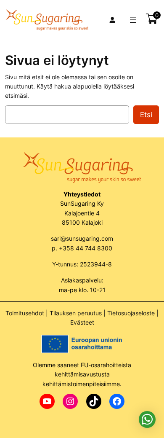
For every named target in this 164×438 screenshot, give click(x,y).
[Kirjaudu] (112, 19)
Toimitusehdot (24, 313)
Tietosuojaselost (129, 313)
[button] (147, 419)
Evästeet (82, 322)
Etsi (146, 114)
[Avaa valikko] (133, 20)
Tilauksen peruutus (76, 313)
